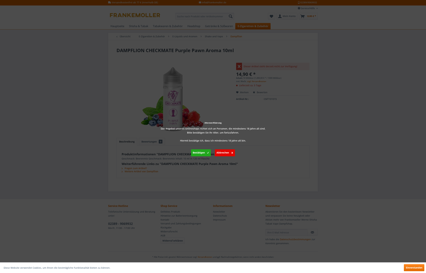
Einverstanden (414, 267)
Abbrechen (222, 152)
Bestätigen (199, 152)
